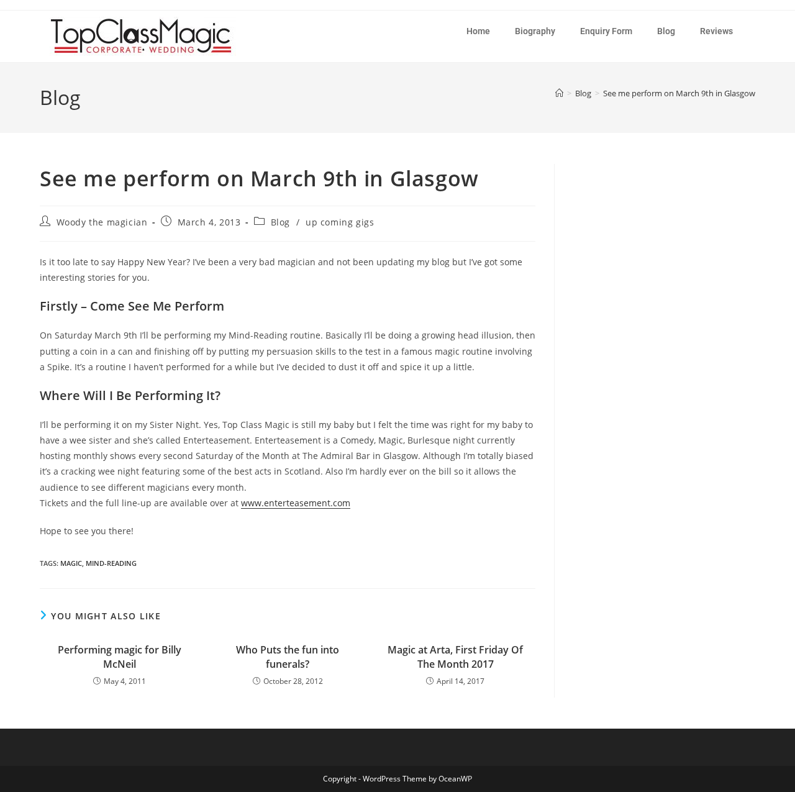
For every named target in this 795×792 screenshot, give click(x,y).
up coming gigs (340, 222)
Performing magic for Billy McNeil (119, 656)
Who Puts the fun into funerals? (287, 656)
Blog (666, 31)
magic (71, 563)
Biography (535, 31)
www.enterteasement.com (295, 503)
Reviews (716, 31)
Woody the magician (102, 222)
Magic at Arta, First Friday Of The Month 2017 (455, 656)
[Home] (559, 93)
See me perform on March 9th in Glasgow (679, 93)
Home (478, 31)
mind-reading (111, 563)
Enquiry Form (606, 31)
